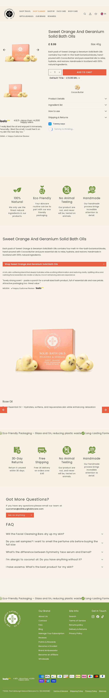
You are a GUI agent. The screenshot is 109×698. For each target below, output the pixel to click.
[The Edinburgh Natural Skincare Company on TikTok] (102, 616)
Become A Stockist (48, 646)
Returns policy (76, 624)
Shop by (51, 11)
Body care (73, 11)
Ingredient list (55, 104)
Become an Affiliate (48, 654)
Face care (61, 11)
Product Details (56, 98)
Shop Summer (39, 11)
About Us (43, 616)
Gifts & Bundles (26, 16)
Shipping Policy (76, 691)
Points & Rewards (47, 641)
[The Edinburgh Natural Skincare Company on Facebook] (97, 616)
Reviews (43, 637)
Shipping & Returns (58, 117)
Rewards (52, 16)
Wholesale (44, 658)
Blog (41, 629)
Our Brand (40, 16)
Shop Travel (25, 11)
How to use (54, 111)
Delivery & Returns (78, 629)
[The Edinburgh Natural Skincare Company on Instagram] (93, 616)
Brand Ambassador (48, 650)
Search (72, 616)
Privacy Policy (75, 633)
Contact (43, 620)
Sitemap (102, 691)
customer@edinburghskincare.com (25, 508)
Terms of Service (77, 620)
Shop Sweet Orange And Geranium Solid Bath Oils (31, 264)
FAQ (40, 624)
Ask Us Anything (16, 515)
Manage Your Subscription (51, 633)
